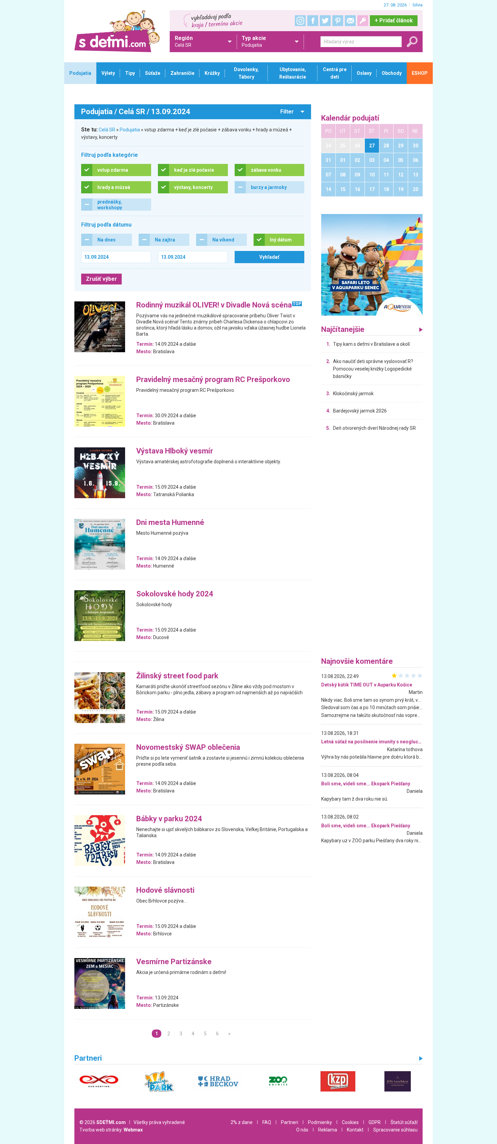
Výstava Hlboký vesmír (174, 451)
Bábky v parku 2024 (169, 819)
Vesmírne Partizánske (174, 962)
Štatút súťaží (404, 1122)
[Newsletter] (350, 20)
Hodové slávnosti (165, 890)
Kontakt (355, 1129)
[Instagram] (300, 20)
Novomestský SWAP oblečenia (188, 747)
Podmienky (320, 1122)
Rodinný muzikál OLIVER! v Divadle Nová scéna (214, 305)
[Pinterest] (337, 20)
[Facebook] (312, 20)
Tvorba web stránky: (111, 1129)
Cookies (350, 1122)
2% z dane (242, 1122)
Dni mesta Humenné (170, 523)
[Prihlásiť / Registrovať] (362, 20)
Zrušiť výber (101, 279)
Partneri (289, 1122)
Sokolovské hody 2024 (174, 594)
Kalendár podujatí (350, 118)
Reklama (327, 1129)
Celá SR (107, 129)
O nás (302, 1129)
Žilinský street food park (177, 676)
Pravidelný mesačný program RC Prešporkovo (213, 380)
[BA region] (372, 264)
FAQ (266, 1122)
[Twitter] (325, 20)
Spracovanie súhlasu (395, 1129)
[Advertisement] (372, 546)
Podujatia (130, 129)
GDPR (375, 1122)
